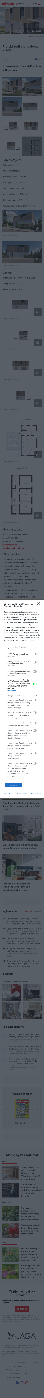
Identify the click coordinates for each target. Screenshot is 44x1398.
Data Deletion (8, 794)
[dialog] (22, 699)
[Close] (39, 604)
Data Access (22, 794)
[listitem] (22, 648)
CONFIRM (13, 785)
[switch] (35, 654)
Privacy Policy (36, 794)
